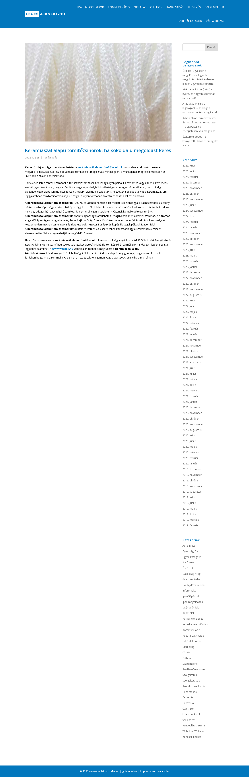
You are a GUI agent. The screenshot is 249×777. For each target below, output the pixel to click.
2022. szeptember (193, 289)
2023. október (190, 238)
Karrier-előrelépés (192, 618)
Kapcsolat (188, 613)
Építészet (187, 568)
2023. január (189, 267)
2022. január (189, 334)
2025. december (191, 182)
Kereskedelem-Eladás (195, 624)
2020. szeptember (193, 424)
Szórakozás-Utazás (193, 686)
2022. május (189, 311)
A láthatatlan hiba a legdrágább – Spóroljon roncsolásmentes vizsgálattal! (199, 108)
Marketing (188, 646)
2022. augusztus (192, 295)
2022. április (189, 317)
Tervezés (194, 7)
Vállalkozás (215, 21)
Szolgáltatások (190, 21)
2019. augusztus (192, 491)
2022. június (189, 306)
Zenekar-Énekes (191, 736)
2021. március (190, 390)
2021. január (189, 401)
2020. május (189, 446)
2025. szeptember (193, 199)
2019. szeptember (193, 486)
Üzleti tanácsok (191, 714)
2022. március (190, 323)
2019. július (189, 497)
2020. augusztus (192, 430)
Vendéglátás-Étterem (194, 725)
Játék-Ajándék (190, 607)
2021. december (191, 340)
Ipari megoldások (90, 7)
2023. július (189, 250)
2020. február (190, 458)
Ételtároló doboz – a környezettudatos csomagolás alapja (200, 141)
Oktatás (140, 7)
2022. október (190, 283)
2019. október (190, 480)
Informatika (189, 590)
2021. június (189, 373)
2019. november (192, 474)
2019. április (189, 514)
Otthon (156, 7)
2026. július (189, 165)
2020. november (192, 413)
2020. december (191, 407)
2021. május (189, 379)
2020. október (190, 418)
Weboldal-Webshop (193, 731)
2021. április (189, 384)
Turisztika (188, 703)
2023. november (192, 233)
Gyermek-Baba (191, 579)
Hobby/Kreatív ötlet (193, 585)
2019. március (190, 519)
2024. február (190, 221)
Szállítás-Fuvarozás (193, 669)
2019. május (189, 508)
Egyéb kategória (191, 557)
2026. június (189, 171)
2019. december (191, 469)
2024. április (189, 216)
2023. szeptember (193, 244)
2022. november (192, 278)
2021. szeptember (193, 356)
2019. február (190, 525)
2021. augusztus (192, 362)
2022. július (189, 300)
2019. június (189, 503)
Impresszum (147, 771)
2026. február (190, 177)
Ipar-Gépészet (190, 596)
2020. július (189, 435)
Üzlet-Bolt (188, 708)
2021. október (190, 351)
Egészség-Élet (190, 551)
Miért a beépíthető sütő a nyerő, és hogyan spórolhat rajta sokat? (198, 94)
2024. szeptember (193, 210)
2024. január (189, 227)
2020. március (190, 452)
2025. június (189, 205)
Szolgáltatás (189, 675)
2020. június (189, 441)
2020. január (189, 463)
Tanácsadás (174, 7)
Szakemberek (214, 7)
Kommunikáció (119, 7)
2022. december (191, 272)
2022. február (190, 328)
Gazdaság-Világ (191, 573)
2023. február (190, 261)
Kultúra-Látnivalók (193, 635)
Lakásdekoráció (191, 641)
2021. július (189, 368)
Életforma (188, 562)
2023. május (189, 255)
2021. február (190, 396)
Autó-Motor (189, 545)
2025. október (190, 193)
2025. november (192, 188)
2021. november (192, 345)
